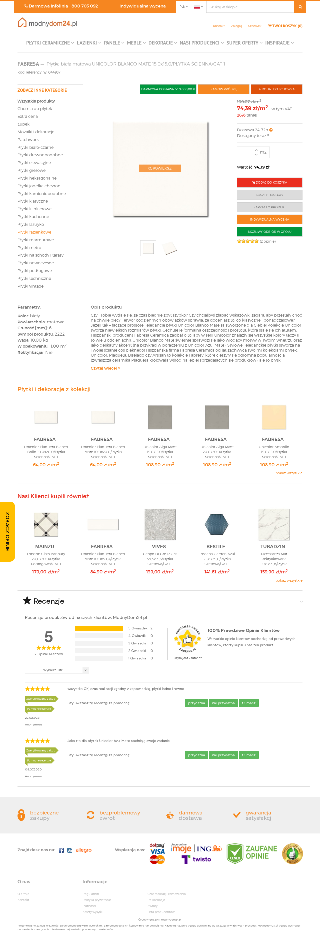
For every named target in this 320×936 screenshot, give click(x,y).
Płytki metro (29, 247)
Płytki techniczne (34, 278)
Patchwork (28, 139)
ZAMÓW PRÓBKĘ (223, 89)
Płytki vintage (31, 286)
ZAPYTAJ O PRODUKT (270, 207)
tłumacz (249, 703)
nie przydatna (223, 703)
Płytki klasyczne (33, 201)
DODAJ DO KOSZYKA (271, 182)
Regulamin (90, 894)
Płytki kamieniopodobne (42, 193)
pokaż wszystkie (289, 473)
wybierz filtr (52, 670)
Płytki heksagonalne (37, 178)
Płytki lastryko (31, 224)
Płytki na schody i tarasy (41, 255)
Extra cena (28, 116)
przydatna (196, 703)
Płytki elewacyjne (34, 162)
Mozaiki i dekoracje (36, 132)
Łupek (24, 124)
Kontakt (219, 26)
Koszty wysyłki (92, 912)
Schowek (255, 26)
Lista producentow (161, 912)
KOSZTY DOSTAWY (270, 195)
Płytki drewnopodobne (40, 155)
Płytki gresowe (32, 170)
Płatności (89, 906)
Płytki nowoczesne (36, 263)
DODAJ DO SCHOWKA (278, 89)
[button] (50, 44)
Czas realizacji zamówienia (167, 894)
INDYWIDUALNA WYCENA (269, 219)
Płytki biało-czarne (36, 147)
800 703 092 (85, 6)
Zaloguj (236, 26)
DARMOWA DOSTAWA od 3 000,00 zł (168, 89)
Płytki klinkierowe (35, 209)
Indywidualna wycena (143, 6)
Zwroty (153, 906)
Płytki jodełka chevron (39, 186)
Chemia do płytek (35, 108)
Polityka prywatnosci (97, 900)
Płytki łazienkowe (34, 232)
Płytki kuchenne (33, 216)
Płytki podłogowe (35, 270)
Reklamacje (156, 900)
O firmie (23, 894)
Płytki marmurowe (36, 240)
